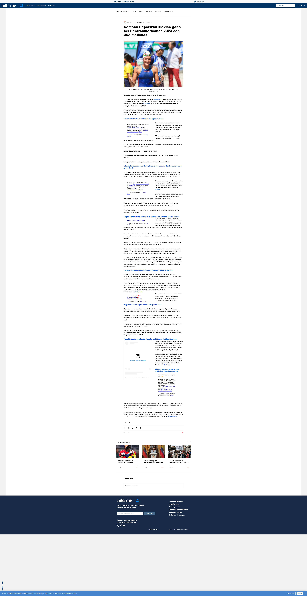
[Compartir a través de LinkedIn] (132, 428)
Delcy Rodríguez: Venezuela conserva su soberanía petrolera (153, 461)
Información (149, 11)
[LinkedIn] (304, 6)
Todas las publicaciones (122, 11)
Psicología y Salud (168, 11)
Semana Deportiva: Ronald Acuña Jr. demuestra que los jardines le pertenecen (127, 461)
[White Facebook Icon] (121, 525)
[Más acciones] (182, 22)
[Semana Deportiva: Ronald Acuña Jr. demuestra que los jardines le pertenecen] (127, 451)
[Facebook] (301, 6)
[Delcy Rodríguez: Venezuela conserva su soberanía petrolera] (153, 451)
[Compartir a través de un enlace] (136, 428)
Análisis (134, 11)
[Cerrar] (305, 593)
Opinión (141, 11)
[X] (299, 6)
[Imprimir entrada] (140, 428)
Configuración (290, 593)
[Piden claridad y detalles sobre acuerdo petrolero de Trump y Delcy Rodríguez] (179, 451)
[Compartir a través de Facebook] (124, 428)
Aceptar (300, 593)
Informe (8, 5)
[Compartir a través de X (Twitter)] (128, 428)
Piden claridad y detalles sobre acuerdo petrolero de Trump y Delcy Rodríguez (179, 461)
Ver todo (189, 442)
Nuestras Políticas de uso (70, 593)
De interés (158, 11)
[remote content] (138, 130)
